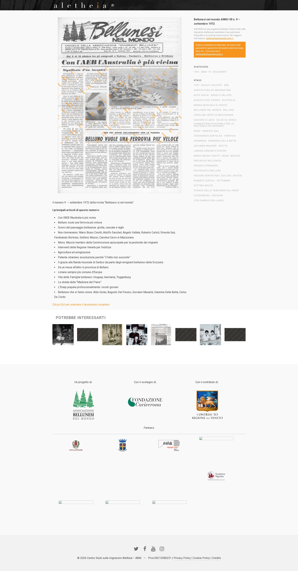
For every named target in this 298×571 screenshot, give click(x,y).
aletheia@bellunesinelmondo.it (219, 38)
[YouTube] (153, 548)
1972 (196, 72)
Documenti (220, 72)
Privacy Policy (182, 558)
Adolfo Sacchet (211, 85)
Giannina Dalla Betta (222, 141)
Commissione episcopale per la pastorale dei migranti (214, 125)
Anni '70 (206, 72)
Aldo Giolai (201, 95)
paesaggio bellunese (207, 160)
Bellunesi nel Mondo (207, 110)
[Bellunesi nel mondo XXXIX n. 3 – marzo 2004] (87, 335)
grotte (223, 146)
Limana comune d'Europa (210, 151)
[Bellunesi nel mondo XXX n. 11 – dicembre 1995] (235, 335)
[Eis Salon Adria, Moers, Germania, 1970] (136, 335)
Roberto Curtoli (204, 180)
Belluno (228, 110)
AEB (226, 85)
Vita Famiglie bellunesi (209, 200)
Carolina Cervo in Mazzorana (214, 115)
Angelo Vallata (221, 95)
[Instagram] (161, 548)
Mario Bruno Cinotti (207, 156)
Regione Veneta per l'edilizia (212, 175)
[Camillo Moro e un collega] (112, 335)
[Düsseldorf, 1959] (63, 335)
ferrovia (230, 136)
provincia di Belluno (207, 170)
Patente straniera (206, 165)
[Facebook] (144, 548)
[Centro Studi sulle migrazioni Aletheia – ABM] (80, 5)
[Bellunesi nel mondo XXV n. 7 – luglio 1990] (186, 335)
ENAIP (197, 131)
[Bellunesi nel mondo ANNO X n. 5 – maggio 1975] (161, 335)
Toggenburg (202, 195)
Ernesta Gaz (210, 131)
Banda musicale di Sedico (210, 105)
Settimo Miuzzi (203, 185)
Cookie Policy (201, 558)
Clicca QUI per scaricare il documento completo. (81, 304)
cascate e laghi (204, 120)
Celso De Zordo (226, 120)
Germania (200, 141)
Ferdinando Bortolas (208, 136)
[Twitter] (136, 548)
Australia (228, 100)
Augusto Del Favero (207, 100)
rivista (237, 175)
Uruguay (217, 195)
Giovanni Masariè (205, 146)
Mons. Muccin (231, 156)
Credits (216, 558)
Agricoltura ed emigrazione (212, 90)
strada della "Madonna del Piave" (216, 190)
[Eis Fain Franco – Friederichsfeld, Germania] (210, 335)
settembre (223, 180)
